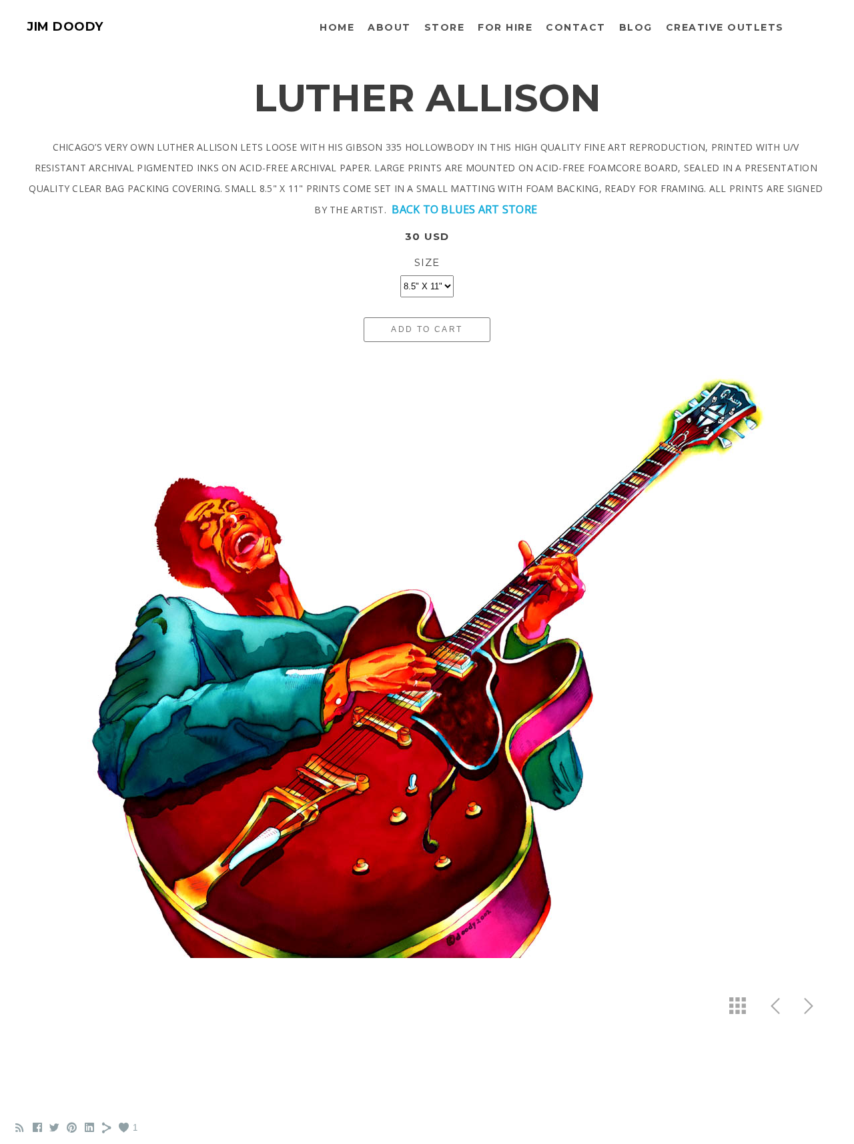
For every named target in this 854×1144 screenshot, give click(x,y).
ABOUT (389, 27)
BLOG (636, 27)
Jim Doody (65, 26)
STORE (444, 27)
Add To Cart (426, 329)
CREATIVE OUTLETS (725, 27)
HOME (337, 27)
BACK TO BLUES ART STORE (464, 209)
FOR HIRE (505, 27)
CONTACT (576, 27)
